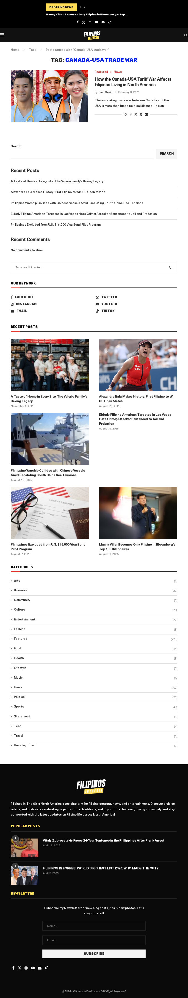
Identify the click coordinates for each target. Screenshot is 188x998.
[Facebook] (77, 22)
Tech (95, 726)
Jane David (105, 92)
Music (95, 678)
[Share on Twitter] (135, 114)
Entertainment (95, 620)
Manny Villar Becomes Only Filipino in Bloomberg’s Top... (87, 14)
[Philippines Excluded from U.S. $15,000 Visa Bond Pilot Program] (50, 513)
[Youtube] (96, 22)
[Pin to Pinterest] (141, 115)
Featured (95, 639)
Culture (95, 610)
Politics (95, 697)
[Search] (185, 35)
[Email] (103, 22)
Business (95, 591)
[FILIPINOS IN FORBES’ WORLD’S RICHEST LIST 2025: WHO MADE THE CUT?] (24, 875)
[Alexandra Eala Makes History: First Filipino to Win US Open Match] (138, 365)
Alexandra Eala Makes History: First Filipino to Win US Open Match (58, 192)
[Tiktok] (109, 22)
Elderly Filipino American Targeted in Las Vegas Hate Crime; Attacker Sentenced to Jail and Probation (84, 214)
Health (95, 658)
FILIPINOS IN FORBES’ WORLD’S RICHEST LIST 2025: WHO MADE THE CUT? (100, 868)
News (95, 687)
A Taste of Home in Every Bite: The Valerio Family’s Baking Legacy (57, 181)
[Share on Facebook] (131, 115)
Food (95, 649)
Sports (95, 707)
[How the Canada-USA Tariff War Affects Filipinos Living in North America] (49, 96)
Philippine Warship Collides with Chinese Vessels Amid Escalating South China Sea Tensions (77, 203)
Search (16, 146)
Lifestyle (95, 668)
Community (95, 600)
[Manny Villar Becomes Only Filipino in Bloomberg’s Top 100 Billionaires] (138, 513)
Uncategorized (95, 746)
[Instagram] (90, 22)
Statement (95, 717)
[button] (80, 7)
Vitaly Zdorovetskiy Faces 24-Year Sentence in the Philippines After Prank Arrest (103, 840)
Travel (95, 736)
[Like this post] (125, 115)
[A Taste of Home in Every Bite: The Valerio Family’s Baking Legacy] (50, 365)
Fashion (95, 629)
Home (15, 49)
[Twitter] (83, 22)
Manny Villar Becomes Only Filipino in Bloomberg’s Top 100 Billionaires (137, 547)
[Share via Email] (146, 115)
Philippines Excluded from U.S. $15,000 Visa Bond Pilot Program (56, 224)
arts (95, 581)
